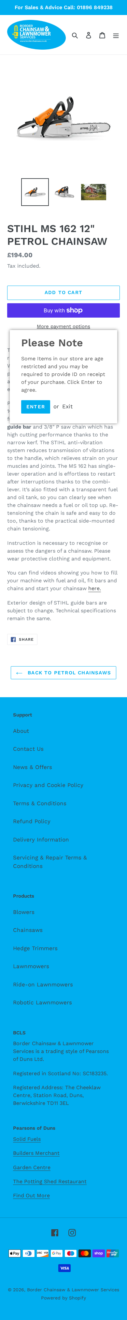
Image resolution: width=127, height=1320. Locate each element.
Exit (67, 406)
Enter (35, 407)
